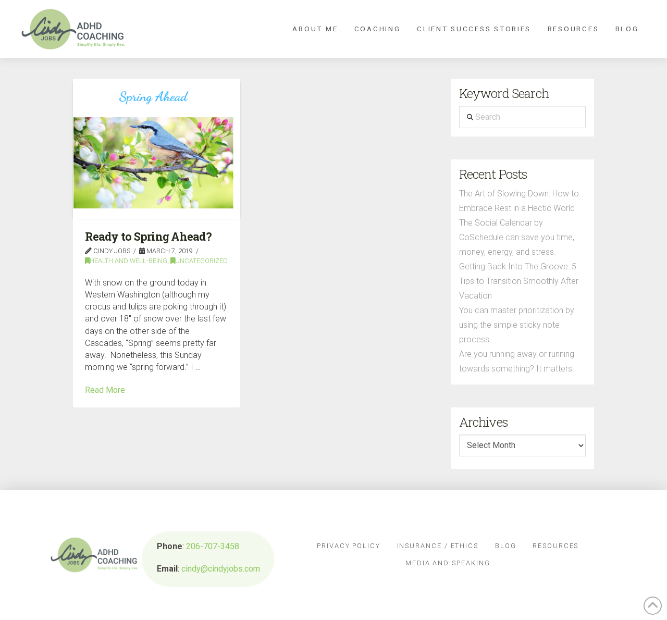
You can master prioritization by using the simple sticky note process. (516, 324)
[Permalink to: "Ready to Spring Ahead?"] (156, 149)
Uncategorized (201, 261)
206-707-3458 (212, 546)
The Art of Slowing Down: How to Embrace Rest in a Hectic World (519, 201)
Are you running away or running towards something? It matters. (516, 361)
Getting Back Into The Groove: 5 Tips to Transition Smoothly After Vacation (518, 281)
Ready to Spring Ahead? (148, 236)
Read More (105, 390)
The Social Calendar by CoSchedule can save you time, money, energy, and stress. (516, 237)
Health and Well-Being (128, 261)
